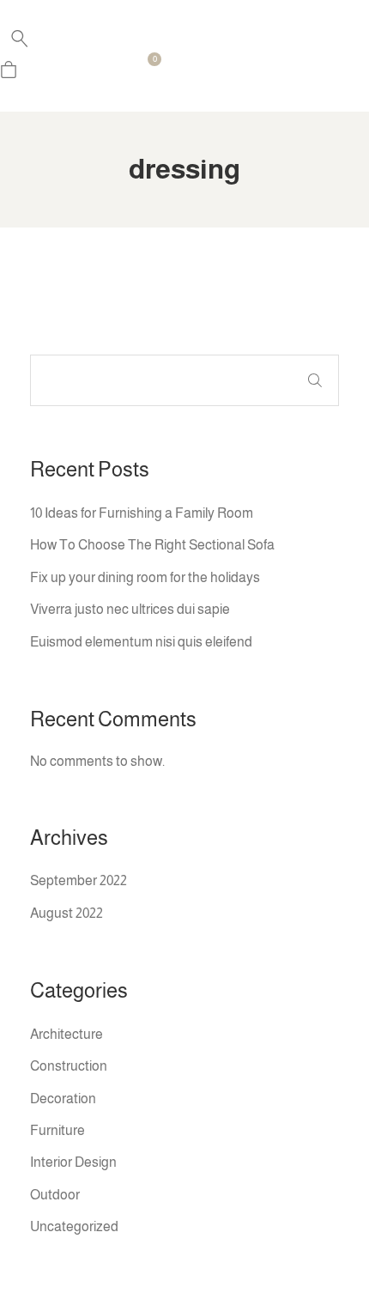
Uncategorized (74, 1226)
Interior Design (73, 1162)
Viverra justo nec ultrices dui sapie (130, 609)
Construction (68, 1066)
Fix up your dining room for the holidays (145, 577)
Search (315, 380)
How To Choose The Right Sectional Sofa (152, 544)
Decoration (63, 1098)
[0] (8, 73)
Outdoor (55, 1194)
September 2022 (78, 880)
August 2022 (66, 913)
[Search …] (19, 43)
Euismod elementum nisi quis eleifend (141, 641)
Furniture (57, 1130)
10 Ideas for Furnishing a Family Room (141, 513)
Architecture (66, 1034)
